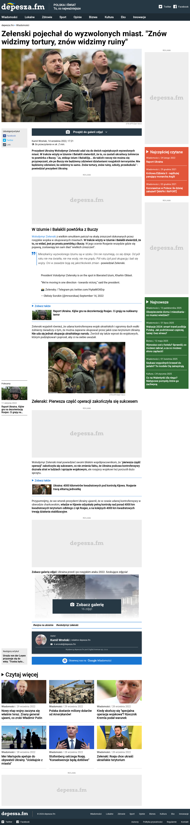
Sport (63, 17)
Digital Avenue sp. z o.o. (98, 649)
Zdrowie (47, 17)
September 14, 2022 (92, 295)
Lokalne (30, 17)
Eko (123, 17)
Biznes (93, 17)
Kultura (109, 17)
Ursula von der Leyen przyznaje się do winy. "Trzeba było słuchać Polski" (14, 658)
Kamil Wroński (59, 640)
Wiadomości (9, 17)
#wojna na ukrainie (43, 625)
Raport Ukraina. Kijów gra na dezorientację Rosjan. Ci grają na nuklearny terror (95, 312)
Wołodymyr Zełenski (44, 236)
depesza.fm (7, 25)
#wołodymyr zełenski (67, 625)
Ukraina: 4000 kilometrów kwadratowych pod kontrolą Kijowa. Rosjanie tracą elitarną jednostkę (95, 487)
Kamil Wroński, (39, 141)
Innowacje (139, 17)
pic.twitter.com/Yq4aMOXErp (87, 289)
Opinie (78, 17)
